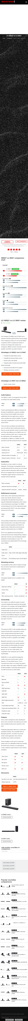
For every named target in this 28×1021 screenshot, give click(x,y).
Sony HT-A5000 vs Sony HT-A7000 (18, 940)
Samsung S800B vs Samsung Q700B (18, 932)
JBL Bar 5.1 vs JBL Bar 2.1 (19, 922)
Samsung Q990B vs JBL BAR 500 (19, 962)
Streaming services (7, 286)
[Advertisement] (14, 19)
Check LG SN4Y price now (11, 388)
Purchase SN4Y (19, 1019)
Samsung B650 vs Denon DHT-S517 (19, 985)
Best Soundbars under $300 (8, 865)
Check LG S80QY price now (11, 374)
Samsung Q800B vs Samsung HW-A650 (18, 894)
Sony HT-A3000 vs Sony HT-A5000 (18, 947)
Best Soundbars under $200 (8, 868)
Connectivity (5, 293)
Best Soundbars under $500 (8, 862)
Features (5, 300)
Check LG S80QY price (9, 786)
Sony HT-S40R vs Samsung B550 (19, 969)
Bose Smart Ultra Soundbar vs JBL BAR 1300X (18, 955)
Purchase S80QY (9, 1019)
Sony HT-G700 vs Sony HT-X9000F (18, 885)
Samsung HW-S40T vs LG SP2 (19, 901)
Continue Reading (7, 817)
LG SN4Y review (5, 838)
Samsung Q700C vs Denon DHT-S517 (19, 917)
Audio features (6, 278)
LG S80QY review (5, 814)
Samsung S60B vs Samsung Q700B (18, 993)
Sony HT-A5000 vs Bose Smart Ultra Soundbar (19, 909)
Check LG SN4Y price (9, 789)
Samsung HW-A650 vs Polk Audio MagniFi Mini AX (19, 977)
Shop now (15, 269)
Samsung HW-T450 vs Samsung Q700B (19, 1000)
